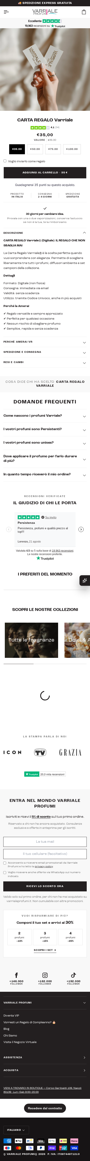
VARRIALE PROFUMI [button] (17, 1003)
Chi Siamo (10, 1035)
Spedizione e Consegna (22, 352)
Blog (6, 1029)
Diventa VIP (11, 1015)
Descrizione (13, 233)
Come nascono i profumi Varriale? (32, 416)
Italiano (14, 1130)
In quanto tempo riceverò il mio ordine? (37, 474)
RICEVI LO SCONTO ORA (45, 886)
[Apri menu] (10, 12)
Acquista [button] (11, 1070)
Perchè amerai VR (18, 342)
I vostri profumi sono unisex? (28, 442)
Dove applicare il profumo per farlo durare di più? (40, 459)
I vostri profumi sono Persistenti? (32, 429)
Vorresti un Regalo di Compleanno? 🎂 (29, 1022)
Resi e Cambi (13, 362)
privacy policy (44, 866)
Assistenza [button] (12, 1057)
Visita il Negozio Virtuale (19, 1042)
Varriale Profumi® (22, 1154)
